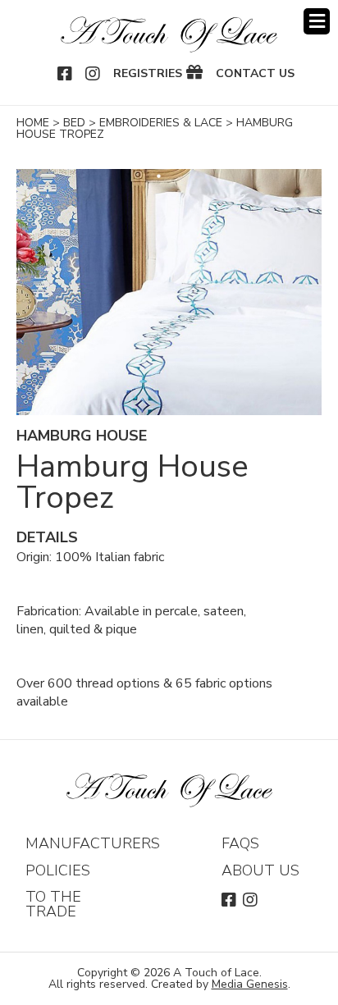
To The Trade (53, 904)
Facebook (65, 74)
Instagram (93, 74)
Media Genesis (250, 984)
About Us (260, 870)
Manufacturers (92, 843)
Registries (147, 74)
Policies (57, 870)
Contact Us (255, 74)
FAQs (240, 843)
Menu (317, 21)
